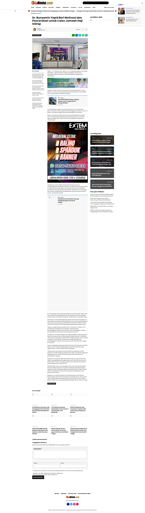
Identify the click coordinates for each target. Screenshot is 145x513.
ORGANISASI (87, 7)
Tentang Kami (72, 493)
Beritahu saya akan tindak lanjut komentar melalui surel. (48, 473)
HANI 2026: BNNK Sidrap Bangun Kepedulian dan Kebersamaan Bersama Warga (40, 431)
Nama (36, 463)
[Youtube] (78, 3)
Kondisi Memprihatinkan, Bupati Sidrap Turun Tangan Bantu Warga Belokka (68, 101)
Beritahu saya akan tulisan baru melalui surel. (45, 474)
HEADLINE (38, 7)
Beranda (33, 13)
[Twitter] (72, 3)
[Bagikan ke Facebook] (76, 35)
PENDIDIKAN (65, 7)
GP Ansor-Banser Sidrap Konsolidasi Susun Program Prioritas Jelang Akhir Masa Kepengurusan (38, 87)
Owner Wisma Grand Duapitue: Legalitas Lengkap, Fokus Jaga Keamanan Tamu (102, 153)
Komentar (38, 449)
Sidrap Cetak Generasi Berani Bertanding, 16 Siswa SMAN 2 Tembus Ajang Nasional (102, 195)
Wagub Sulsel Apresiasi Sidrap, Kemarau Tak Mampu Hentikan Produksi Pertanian (76, 11)
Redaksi (57, 493)
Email (62, 463)
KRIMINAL (58, 7)
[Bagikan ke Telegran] (86, 35)
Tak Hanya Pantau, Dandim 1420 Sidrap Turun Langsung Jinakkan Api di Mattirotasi (102, 203)
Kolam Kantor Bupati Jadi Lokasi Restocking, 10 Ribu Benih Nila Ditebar (100, 199)
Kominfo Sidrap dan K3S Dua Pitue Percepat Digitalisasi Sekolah (38, 99)
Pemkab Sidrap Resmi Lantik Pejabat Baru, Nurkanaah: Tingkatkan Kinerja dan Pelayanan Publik (37, 106)
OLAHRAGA (73, 7)
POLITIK (80, 7)
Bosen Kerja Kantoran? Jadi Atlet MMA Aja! (101, 174)
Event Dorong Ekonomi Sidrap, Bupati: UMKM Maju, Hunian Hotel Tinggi (38, 82)
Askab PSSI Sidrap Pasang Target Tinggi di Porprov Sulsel (37, 94)
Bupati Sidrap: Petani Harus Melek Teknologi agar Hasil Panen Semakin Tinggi (59, 431)
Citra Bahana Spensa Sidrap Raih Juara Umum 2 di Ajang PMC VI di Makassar (59, 409)
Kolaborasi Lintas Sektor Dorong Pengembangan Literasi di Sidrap (68, 200)
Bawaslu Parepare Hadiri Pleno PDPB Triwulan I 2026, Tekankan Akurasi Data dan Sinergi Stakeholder (38, 75)
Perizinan (63, 493)
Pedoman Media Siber (84, 493)
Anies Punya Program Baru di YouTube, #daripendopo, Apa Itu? (101, 164)
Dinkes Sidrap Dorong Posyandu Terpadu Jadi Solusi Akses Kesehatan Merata (78, 409)
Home (32, 7)
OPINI (93, 7)
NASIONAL (51, 7)
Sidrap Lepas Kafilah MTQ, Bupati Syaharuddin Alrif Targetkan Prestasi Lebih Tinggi (78, 431)
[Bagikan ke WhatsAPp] (83, 35)
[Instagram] (75, 3)
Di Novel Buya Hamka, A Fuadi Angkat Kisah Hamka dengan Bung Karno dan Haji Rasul (101, 142)
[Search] (107, 3)
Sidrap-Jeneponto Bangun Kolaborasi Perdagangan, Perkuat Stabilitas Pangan (101, 210)
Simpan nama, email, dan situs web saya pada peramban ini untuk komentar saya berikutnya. (58, 470)
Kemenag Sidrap (51, 383)
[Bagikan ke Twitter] (80, 35)
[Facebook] (69, 3)
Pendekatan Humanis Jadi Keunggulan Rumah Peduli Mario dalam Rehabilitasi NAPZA (40, 409)
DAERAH (45, 7)
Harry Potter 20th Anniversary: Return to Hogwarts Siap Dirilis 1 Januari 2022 (102, 186)
